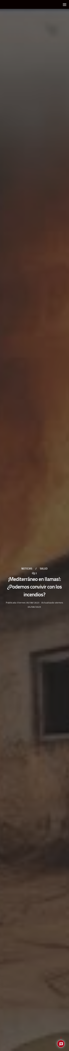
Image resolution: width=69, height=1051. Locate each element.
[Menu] (64, 4)
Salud (44, 568)
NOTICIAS (26, 568)
